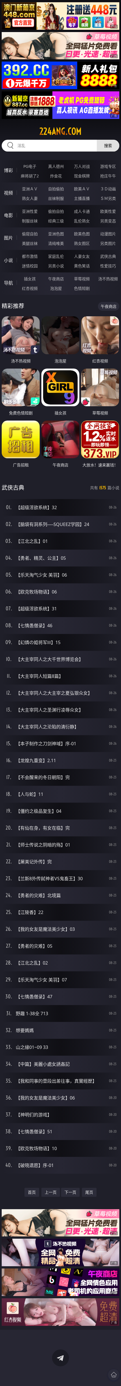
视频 (8, 193)
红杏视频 (30, 288)
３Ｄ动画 (108, 188)
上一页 (51, 1192)
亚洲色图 (56, 233)
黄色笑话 (82, 265)
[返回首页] (113, 1374)
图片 (8, 238)
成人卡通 (82, 211)
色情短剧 (82, 288)
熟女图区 (82, 243)
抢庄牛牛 (108, 176)
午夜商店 (56, 278)
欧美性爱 (108, 211)
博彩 (8, 170)
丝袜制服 (56, 198)
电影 (8, 215)
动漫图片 (108, 233)
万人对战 (82, 166)
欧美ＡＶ (82, 188)
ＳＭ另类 (108, 198)
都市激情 (30, 256)
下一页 (70, 1192)
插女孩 (30, 278)
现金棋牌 (82, 176)
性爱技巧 (108, 265)
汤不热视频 (108, 278)
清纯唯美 (56, 243)
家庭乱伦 (56, 256)
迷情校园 (30, 265)
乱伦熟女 (82, 221)
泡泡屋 (56, 288)
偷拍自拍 (56, 211)
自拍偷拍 (56, 188)
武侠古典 (108, 256)
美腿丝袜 (30, 243)
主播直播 (82, 198)
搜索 (108, 145)
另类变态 (108, 221)
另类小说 (56, 265)
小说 (8, 260)
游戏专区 (108, 166)
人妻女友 (82, 256)
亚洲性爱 (30, 211)
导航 (8, 283)
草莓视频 (82, 278)
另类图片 (108, 243)
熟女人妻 (30, 198)
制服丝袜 (30, 221)
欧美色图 (82, 233)
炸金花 (56, 176)
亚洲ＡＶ (30, 188)
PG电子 (29, 166)
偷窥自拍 (30, 233)
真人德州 (56, 166)
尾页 (89, 1192)
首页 (32, 1192)
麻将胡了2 (30, 176)
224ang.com (60, 131)
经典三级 (56, 221)
